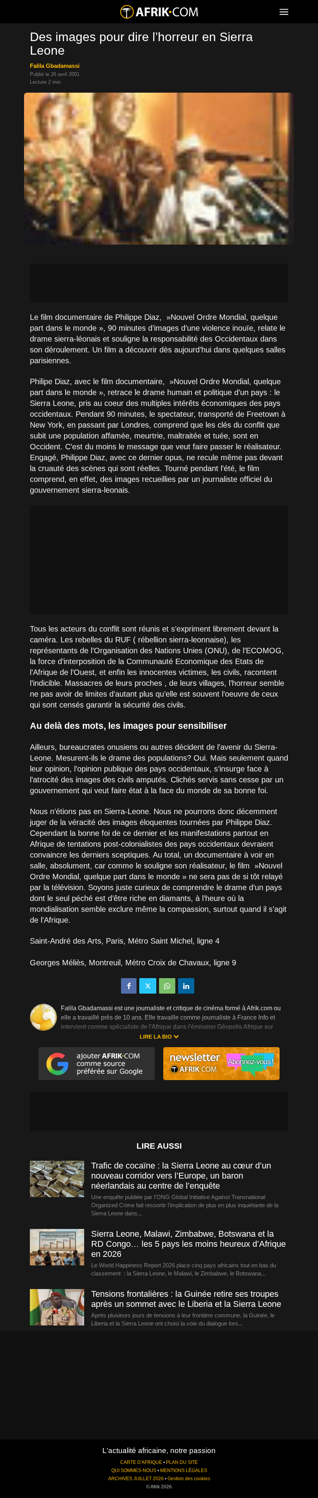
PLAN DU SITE (182, 1462)
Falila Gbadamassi (55, 65)
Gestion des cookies (189, 1478)
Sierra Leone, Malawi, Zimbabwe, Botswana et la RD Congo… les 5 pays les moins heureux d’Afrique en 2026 (188, 1244)
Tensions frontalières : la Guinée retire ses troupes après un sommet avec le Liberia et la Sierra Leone (186, 1299)
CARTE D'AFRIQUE (141, 1462)
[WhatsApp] (167, 986)
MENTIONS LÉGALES (183, 1470)
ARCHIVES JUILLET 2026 (136, 1478)
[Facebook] (129, 986)
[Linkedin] (186, 986)
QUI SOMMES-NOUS (133, 1470)
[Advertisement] (159, 283)
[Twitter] (147, 986)
